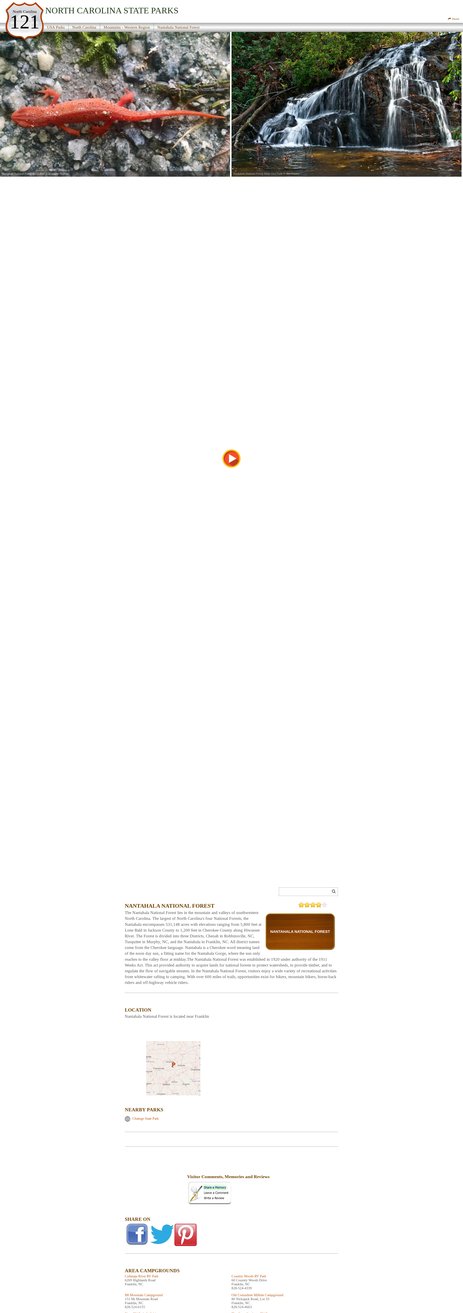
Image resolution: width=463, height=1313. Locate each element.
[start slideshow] (231, 458)
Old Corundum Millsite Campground (257, 1295)
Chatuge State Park (145, 1118)
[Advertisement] (155, 1179)
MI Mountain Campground (144, 1295)
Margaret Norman (58, 173)
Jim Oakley (292, 173)
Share (455, 18)
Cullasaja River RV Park (141, 1276)
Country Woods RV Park (249, 1276)
